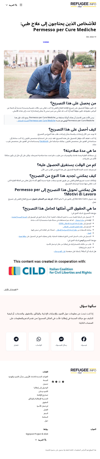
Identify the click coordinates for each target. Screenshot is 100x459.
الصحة (45, 380)
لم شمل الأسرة (42, 406)
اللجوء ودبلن (43, 391)
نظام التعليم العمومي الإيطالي (73, 226)
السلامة (45, 417)
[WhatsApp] (60, 382)
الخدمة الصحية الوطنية (19, 217)
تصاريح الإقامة (42, 395)
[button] (11, 5)
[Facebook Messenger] (56, 382)
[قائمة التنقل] (21, 5)
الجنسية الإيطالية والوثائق (38, 398)
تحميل (45, 384)
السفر (46, 413)
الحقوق (45, 402)
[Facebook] (53, 382)
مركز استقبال (79, 220)
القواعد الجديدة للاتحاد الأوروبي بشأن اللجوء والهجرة (28, 376)
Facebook (44, 141)
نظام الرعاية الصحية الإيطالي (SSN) (71, 223)
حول (46, 420)
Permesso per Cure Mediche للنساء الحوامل (36, 121)
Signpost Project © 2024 (37, 434)
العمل (89, 233)
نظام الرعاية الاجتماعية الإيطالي (66, 230)
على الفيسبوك (59, 251)
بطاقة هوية (22, 236)
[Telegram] (63, 382)
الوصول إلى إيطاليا (41, 387)
